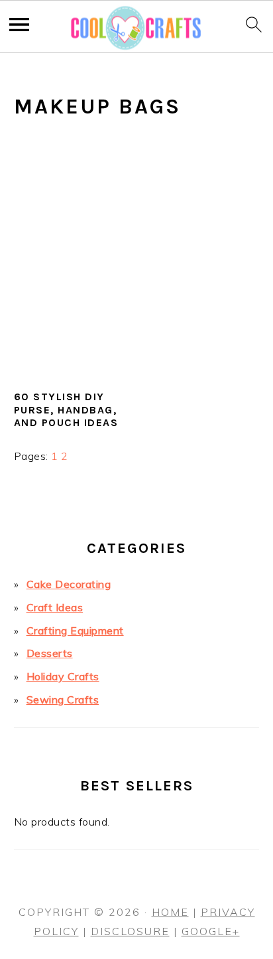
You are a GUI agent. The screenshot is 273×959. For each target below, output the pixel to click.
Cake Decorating (69, 584)
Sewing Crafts (63, 699)
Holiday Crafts (63, 676)
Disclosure (130, 931)
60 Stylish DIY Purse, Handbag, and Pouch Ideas (66, 409)
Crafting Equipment (75, 630)
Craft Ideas (55, 607)
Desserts (50, 653)
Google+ (211, 931)
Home (170, 912)
